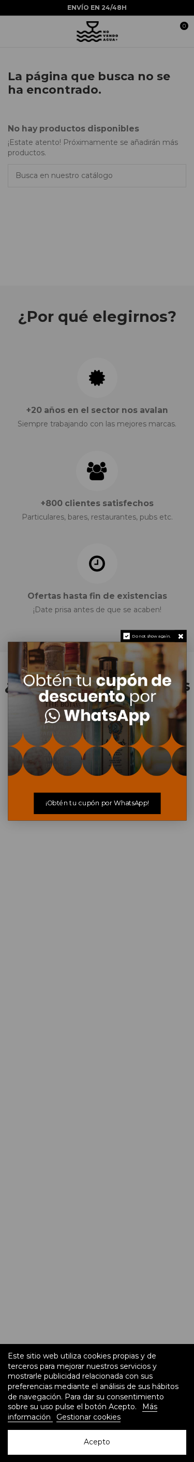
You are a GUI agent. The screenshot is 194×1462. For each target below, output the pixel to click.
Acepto (97, 1441)
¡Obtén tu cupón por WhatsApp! (97, 803)
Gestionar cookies (88, 1417)
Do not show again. (151, 636)
